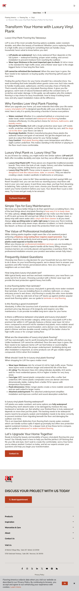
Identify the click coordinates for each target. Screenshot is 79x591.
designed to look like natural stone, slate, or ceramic (32, 172)
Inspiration (9, 522)
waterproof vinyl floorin (47, 118)
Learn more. (15, 587)
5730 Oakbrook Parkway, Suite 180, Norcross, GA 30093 (24, 553)
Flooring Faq (24, 17)
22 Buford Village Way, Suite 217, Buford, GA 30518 (22, 550)
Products (9, 516)
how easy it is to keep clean (57, 211)
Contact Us (14, 453)
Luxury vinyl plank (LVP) (15, 109)
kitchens (54, 121)
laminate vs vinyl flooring (55, 298)
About (7, 533)
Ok (65, 583)
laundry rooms (15, 123)
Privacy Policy (39, 575)
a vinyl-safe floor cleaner (45, 218)
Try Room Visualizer (17, 198)
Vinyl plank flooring (30, 140)
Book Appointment (20, 499)
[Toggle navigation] (74, 6)
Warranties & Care (13, 527)
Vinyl (33, 17)
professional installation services (39, 244)
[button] (38, 13)
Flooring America (10, 17)
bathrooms (64, 121)
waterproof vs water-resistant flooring (36, 428)
